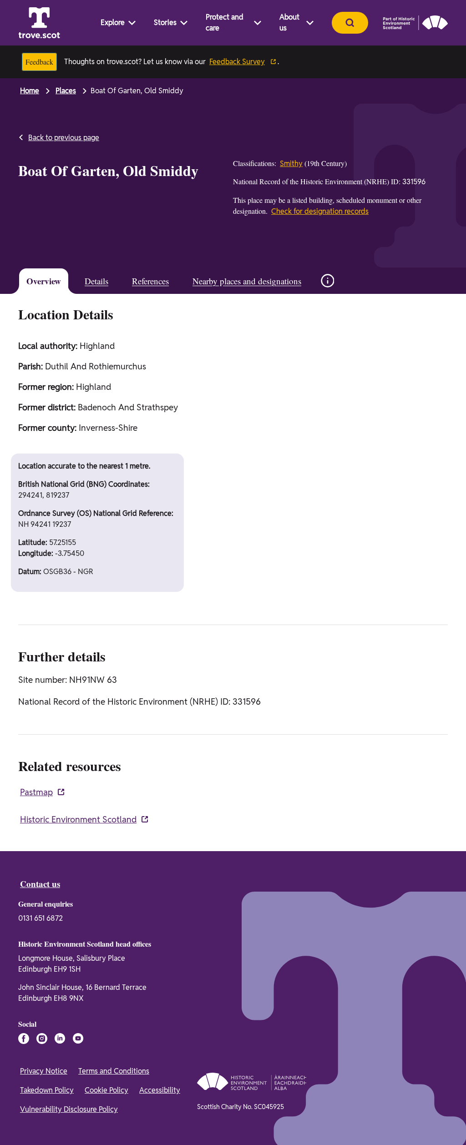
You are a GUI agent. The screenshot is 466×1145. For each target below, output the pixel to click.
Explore (113, 22)
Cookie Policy (106, 1090)
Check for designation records (320, 211)
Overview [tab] (43, 281)
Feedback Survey (237, 61)
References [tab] (150, 281)
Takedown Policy (47, 1090)
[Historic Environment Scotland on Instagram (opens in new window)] (41, 1038)
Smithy (291, 163)
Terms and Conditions (113, 1071)
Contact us (40, 884)
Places (66, 91)
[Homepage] (39, 22)
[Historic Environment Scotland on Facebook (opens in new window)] (23, 1038)
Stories (165, 22)
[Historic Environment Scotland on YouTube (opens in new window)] (78, 1038)
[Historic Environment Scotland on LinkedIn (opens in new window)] (60, 1038)
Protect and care (224, 22)
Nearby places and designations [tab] (246, 281)
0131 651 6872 (40, 918)
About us (289, 22)
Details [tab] (96, 281)
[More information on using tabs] (327, 280)
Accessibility (159, 1090)
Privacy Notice (43, 1071)
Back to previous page (63, 137)
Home (29, 91)
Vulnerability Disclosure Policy (69, 1109)
